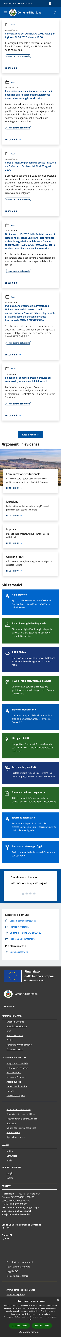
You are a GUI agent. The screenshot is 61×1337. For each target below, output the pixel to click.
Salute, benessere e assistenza (21, 1128)
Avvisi (13, 24)
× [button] (58, 1300)
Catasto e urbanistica (17, 1086)
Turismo (10, 1091)
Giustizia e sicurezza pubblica (21, 1114)
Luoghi (10, 1173)
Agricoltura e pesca (16, 1137)
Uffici (9, 1031)
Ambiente (11, 1123)
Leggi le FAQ (12, 1271)
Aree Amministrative (17, 1026)
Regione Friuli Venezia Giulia (18, 3)
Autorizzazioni (13, 1132)
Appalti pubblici (14, 1081)
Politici (10, 1040)
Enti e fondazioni (15, 1035)
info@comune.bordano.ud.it (16, 1214)
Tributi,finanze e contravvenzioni (22, 1118)
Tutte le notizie (29, 434)
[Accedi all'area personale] (50, 3)
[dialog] (30, 1317)
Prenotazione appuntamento (20, 1262)
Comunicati (12, 1155)
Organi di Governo (15, 1021)
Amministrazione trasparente (21, 1289)
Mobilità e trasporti (16, 1095)
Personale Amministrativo (19, 1044)
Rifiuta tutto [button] (42, 1325)
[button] (30, 1332)
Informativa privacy (16, 1294)
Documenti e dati (15, 1049)
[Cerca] (55, 12)
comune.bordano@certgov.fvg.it (23, 1207)
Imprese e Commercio (17, 1077)
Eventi (10, 1178)
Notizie (14, 368)
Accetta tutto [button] (19, 1326)
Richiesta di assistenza (17, 1276)
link (30, 1319)
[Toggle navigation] (5, 12)
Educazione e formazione (18, 1109)
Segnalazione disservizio (18, 1266)
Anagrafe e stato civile (17, 1063)
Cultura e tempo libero (17, 1068)
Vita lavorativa (14, 1072)
